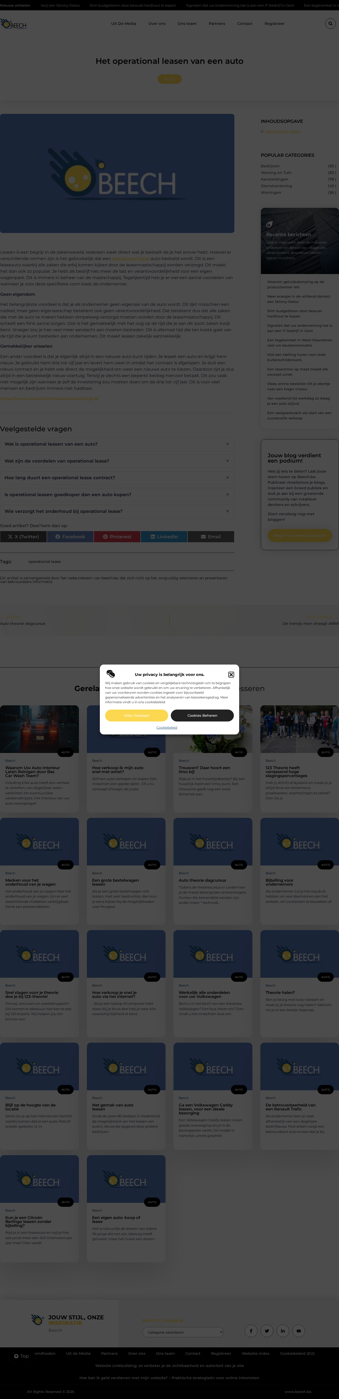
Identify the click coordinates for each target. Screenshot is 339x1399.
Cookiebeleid (167, 727)
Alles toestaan (137, 715)
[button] (231, 674)
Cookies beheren (202, 715)
